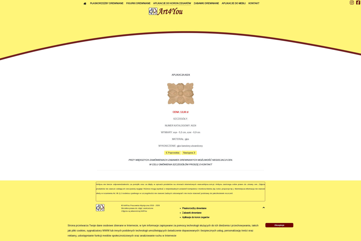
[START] (85, 3)
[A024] (180, 93)
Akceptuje (279, 225)
